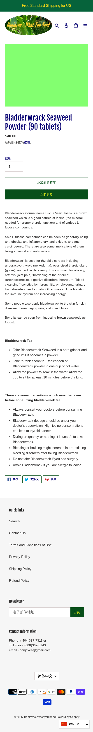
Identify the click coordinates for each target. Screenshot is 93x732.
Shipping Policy (20, 569)
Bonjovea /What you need (40, 717)
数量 (8, 158)
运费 (27, 143)
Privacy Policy (19, 557)
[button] (74, 724)
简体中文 (45, 676)
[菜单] (85, 25)
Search (14, 521)
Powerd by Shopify (67, 717)
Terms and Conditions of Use (30, 545)
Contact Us (17, 533)
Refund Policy (19, 580)
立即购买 (46, 194)
